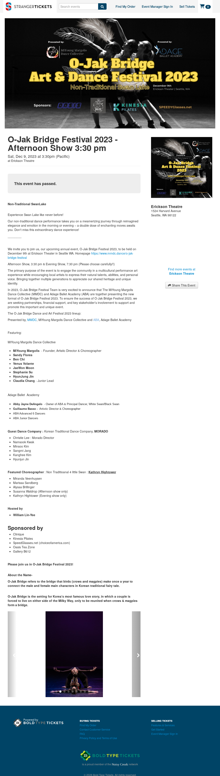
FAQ (82, 733)
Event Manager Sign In (157, 6)
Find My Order (125, 6)
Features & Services (163, 725)
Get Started (157, 729)
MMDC (32, 320)
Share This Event (183, 285)
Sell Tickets (187, 6)
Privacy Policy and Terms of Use (98, 738)
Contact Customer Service (95, 729)
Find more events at (181, 271)
